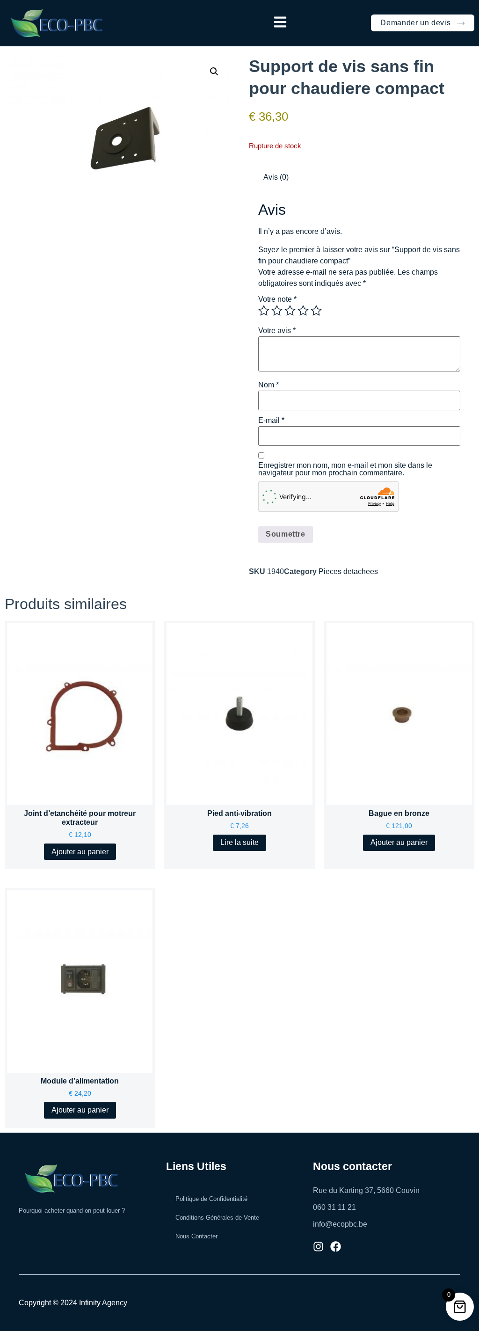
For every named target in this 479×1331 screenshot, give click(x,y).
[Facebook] (335, 1246)
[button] (280, 23)
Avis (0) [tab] (276, 177)
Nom (268, 385)
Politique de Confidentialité (211, 1198)
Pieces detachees (348, 571)
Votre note (277, 299)
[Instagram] (318, 1246)
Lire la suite (239, 842)
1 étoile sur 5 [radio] (263, 310)
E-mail (271, 420)
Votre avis (277, 331)
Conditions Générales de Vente (217, 1217)
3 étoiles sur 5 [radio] (290, 310)
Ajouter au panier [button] (80, 852)
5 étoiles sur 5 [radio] (316, 310)
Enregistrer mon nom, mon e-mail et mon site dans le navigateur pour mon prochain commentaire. (345, 469)
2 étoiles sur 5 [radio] (277, 310)
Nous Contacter (196, 1236)
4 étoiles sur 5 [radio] (303, 310)
